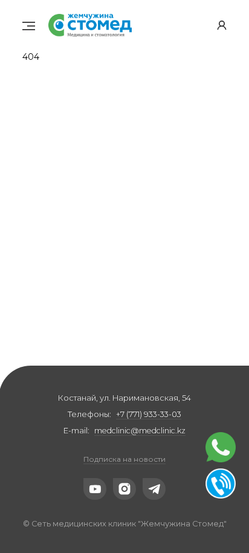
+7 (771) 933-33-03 (148, 414)
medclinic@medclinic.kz (140, 430)
